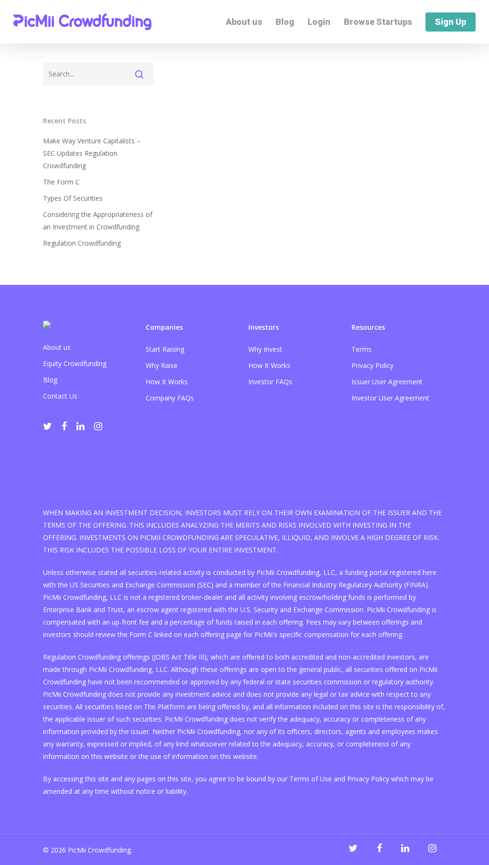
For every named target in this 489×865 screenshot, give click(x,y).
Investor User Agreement (390, 397)
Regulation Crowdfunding (82, 243)
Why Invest (265, 349)
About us (244, 22)
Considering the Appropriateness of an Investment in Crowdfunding (97, 220)
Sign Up (450, 22)
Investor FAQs (270, 381)
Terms (361, 349)
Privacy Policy (372, 365)
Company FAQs (170, 397)
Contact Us (60, 395)
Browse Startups (378, 22)
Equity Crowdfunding (74, 363)
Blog (285, 22)
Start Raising (165, 349)
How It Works (167, 381)
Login (319, 22)
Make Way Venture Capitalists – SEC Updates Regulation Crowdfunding (91, 153)
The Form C (61, 181)
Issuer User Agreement (387, 381)
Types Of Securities (73, 198)
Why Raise (162, 365)
